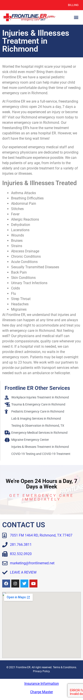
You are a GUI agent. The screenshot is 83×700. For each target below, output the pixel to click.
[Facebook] (6, 583)
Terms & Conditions (64, 667)
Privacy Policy (41, 671)
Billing (73, 5)
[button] (76, 17)
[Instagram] (15, 583)
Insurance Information (41, 683)
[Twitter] (24, 583)
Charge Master (41, 692)
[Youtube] (33, 583)
